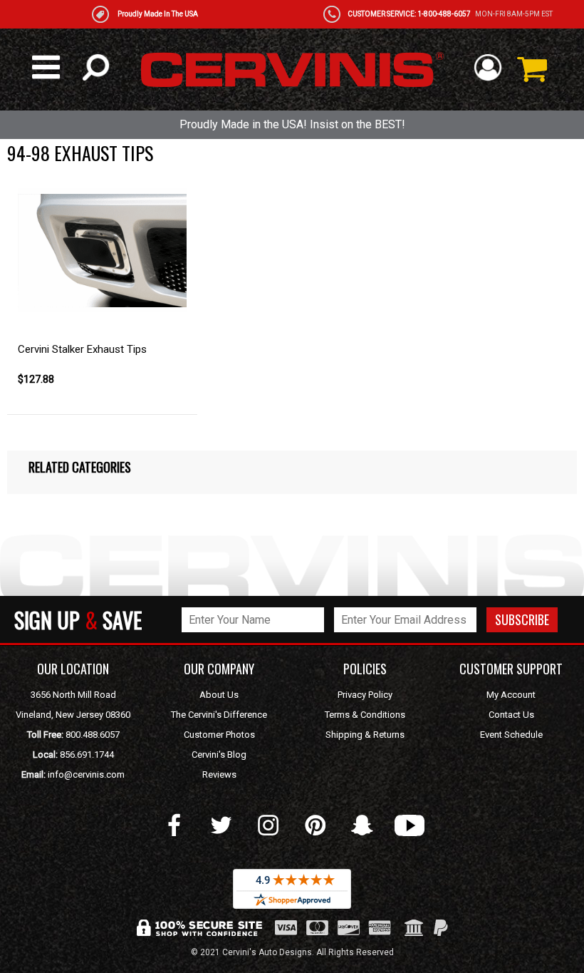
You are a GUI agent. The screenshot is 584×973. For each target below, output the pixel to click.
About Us (219, 694)
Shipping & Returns (365, 734)
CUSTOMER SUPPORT (511, 668)
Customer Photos (219, 734)
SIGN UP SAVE (78, 619)
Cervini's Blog (219, 754)
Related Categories (79, 467)
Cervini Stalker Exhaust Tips (82, 349)
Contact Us (511, 714)
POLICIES (365, 668)
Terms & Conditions (365, 714)
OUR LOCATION (73, 668)
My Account (511, 694)
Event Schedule (511, 734)
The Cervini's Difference (219, 714)
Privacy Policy (365, 694)
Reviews (219, 774)
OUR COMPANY (219, 668)
